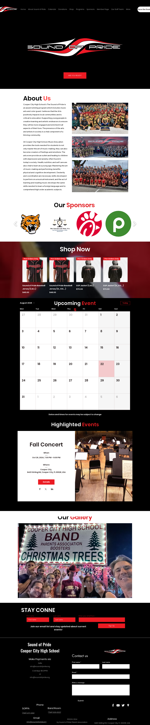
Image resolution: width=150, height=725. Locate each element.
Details (46, 482)
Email (74, 672)
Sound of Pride (40, 644)
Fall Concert (46, 444)
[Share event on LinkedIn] (52, 489)
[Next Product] (131, 269)
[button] (30, 224)
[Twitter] (123, 705)
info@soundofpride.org (40, 666)
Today (125, 303)
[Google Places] (128, 705)
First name (30, 616)
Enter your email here (86, 616)
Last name (57, 616)
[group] (75, 275)
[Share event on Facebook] (39, 489)
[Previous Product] (19, 269)
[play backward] (15, 223)
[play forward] (134, 223)
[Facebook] (113, 705)
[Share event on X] (46, 489)
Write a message (78, 683)
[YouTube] (118, 705)
